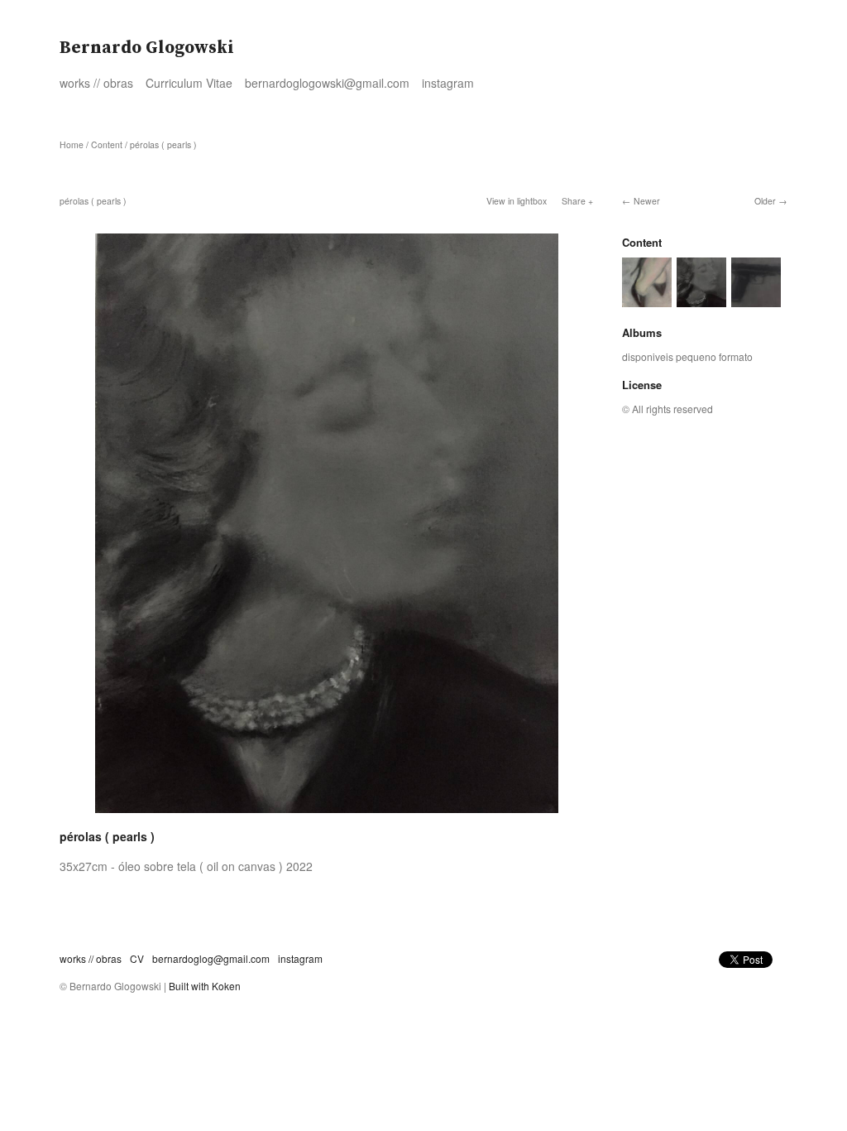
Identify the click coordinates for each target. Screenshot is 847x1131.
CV (137, 958)
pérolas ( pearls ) (163, 144)
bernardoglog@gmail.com (211, 958)
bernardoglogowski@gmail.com (327, 83)
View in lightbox (516, 201)
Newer (647, 201)
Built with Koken (205, 986)
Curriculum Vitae (189, 83)
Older (765, 201)
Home (72, 144)
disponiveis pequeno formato (687, 356)
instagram (448, 83)
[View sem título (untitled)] (647, 299)
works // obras (96, 83)
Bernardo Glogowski (147, 48)
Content (106, 144)
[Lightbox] (326, 814)
